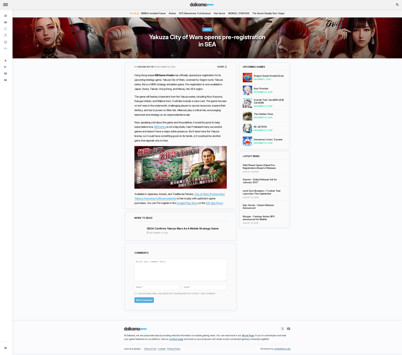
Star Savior (219, 13)
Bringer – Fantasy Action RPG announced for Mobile (259, 218)
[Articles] (5, 29)
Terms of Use (150, 348)
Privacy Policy (173, 348)
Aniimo (172, 13)
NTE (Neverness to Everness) (195, 13)
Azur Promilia (261, 88)
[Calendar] (5, 35)
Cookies (162, 348)
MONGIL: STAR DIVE (238, 13)
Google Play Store (187, 203)
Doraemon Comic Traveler (268, 139)
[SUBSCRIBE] (5, 348)
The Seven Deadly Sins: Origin (268, 13)
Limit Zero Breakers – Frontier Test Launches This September (261, 192)
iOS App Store (214, 203)
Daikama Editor (145, 67)
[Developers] (5, 48)
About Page (248, 335)
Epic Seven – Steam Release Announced (258, 206)
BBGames (160, 126)
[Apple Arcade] (5, 60)
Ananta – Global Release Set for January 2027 (260, 181)
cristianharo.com (282, 348)
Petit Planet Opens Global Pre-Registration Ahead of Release (259, 166)
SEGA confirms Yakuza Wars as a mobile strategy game (183, 228)
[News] (5, 16)
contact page (176, 339)
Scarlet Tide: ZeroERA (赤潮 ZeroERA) (269, 101)
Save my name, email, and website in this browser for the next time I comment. (177, 293)
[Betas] (5, 42)
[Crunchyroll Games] (5, 80)
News (207, 29)
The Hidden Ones (263, 114)
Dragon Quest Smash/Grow (269, 75)
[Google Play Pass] (5, 67)
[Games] (5, 22)
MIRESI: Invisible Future (153, 13)
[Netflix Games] (5, 73)
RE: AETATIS (260, 126)
